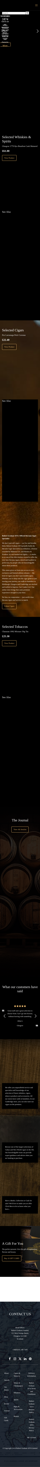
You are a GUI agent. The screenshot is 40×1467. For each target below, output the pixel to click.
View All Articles (20, 829)
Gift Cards (6, 1419)
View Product (9, 158)
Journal (7, 1411)
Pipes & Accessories (18, 1408)
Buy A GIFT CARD (11, 1258)
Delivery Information (31, 1374)
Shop (6, 1397)
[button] (2, 31)
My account (31, 1437)
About (6, 1373)
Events (6, 1404)
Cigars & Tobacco (17, 1374)
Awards (6, 1380)
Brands (16, 1416)
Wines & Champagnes (18, 1384)
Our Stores (6, 1388)
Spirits (16, 1400)
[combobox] (14, 13)
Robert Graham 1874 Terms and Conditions (31, 1388)
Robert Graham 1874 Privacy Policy (31, 1425)
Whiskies (17, 1393)
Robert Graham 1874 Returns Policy (31, 1406)
